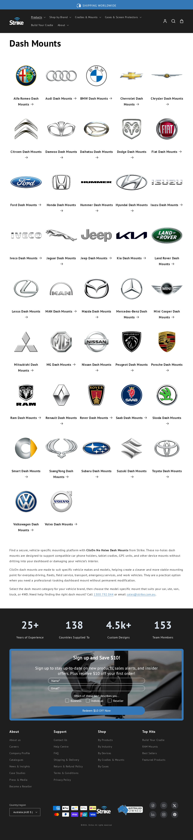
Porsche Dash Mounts (167, 365)
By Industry (105, 746)
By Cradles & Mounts (111, 759)
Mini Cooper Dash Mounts (167, 314)
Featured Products (153, 759)
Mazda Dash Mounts (96, 311)
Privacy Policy (62, 779)
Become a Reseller (20, 786)
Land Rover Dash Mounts (167, 261)
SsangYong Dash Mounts (61, 474)
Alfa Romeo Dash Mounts (26, 101)
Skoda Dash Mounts (166, 418)
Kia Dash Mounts (129, 258)
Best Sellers (149, 753)
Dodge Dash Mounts (131, 152)
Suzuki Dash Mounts (132, 471)
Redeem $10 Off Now (96, 710)
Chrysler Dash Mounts (167, 98)
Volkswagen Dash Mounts (26, 527)
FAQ (56, 753)
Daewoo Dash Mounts (61, 152)
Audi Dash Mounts (58, 98)
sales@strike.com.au (141, 594)
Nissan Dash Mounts (96, 365)
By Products (105, 740)
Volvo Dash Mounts (59, 524)
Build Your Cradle (153, 740)
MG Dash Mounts (59, 365)
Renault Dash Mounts (61, 418)
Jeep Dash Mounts (94, 258)
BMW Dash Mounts (94, 98)
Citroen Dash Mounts (26, 152)
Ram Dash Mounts (23, 418)
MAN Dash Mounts (58, 311)
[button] (38, 17)
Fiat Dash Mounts (164, 152)
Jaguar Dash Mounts (61, 258)
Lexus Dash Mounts (26, 311)
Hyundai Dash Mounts (132, 205)
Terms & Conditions (66, 773)
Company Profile (19, 753)
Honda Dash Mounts (61, 205)
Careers (14, 746)
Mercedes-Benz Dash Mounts (131, 314)
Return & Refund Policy (68, 766)
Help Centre (61, 746)
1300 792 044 (103, 594)
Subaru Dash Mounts (96, 471)
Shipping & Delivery (66, 759)
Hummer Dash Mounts (96, 205)
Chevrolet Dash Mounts (131, 101)
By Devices (104, 753)
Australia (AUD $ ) (23, 812)
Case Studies (17, 773)
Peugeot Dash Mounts (132, 365)
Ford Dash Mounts (23, 205)
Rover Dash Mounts (94, 418)
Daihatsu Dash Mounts (96, 152)
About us (15, 740)
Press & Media (18, 779)
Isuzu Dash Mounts (164, 205)
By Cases (103, 766)
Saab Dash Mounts (129, 418)
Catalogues (16, 759)
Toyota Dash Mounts (167, 471)
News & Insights (19, 766)
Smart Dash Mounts (26, 471)
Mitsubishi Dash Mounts (26, 368)
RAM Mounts (150, 746)
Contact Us (60, 740)
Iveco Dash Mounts (24, 258)
